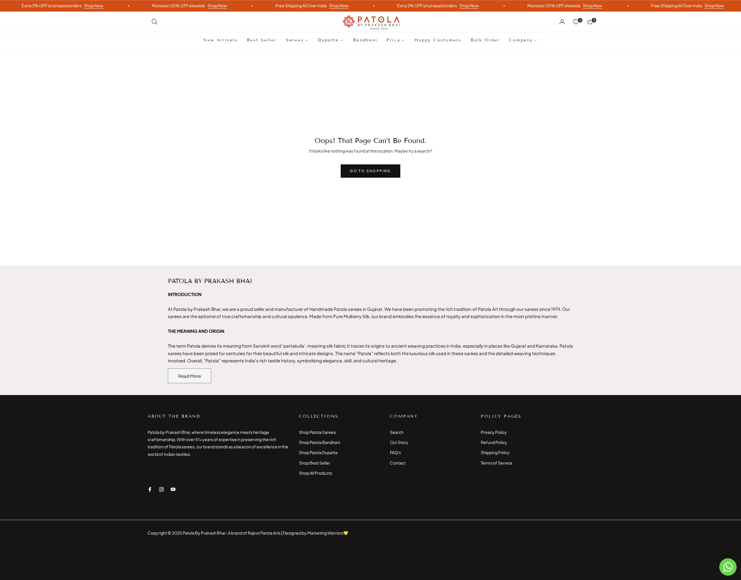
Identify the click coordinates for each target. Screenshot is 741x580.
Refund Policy (494, 442)
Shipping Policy (495, 452)
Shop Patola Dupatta (318, 452)
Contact (398, 462)
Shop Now (84, 5)
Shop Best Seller (314, 462)
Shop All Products (315, 473)
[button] (155, 22)
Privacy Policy (494, 432)
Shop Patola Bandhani (319, 442)
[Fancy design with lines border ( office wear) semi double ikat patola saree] (21, 536)
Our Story (399, 442)
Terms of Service (496, 462)
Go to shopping (370, 171)
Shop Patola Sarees (317, 432)
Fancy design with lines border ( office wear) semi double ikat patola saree (70, 528)
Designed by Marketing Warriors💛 (315, 532)
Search (396, 432)
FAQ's (395, 452)
